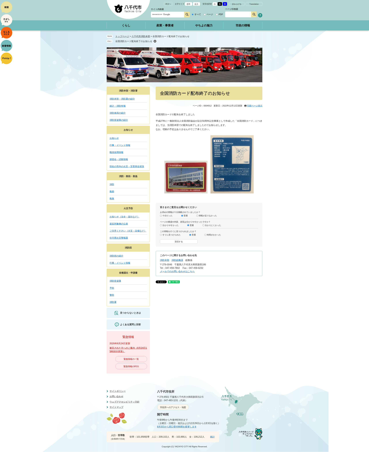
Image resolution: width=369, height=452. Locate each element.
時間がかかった (214, 235)
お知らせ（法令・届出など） (125, 216)
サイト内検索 (157, 9)
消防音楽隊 (115, 281)
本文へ (168, 4)
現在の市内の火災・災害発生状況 (127, 166)
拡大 (196, 4)
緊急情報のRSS (131, 366)
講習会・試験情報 (119, 159)
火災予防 (128, 208)
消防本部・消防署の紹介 (122, 99)
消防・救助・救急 (128, 176)
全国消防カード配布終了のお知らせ (133, 41)
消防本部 (164, 260)
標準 (188, 4)
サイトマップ (116, 407)
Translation (254, 4)
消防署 (113, 302)
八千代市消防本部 (141, 36)
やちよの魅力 (204, 25)
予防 (112, 288)
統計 (212, 437)
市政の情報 (243, 25)
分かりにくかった (213, 225)
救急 (112, 198)
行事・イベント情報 (120, 145)
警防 (112, 295)
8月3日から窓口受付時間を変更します (177, 426)
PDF (221, 14)
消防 (112, 184)
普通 (186, 215)
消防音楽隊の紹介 (119, 120)
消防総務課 (177, 260)
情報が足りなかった (208, 215)
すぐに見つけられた (171, 235)
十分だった (167, 215)
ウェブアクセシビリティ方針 (125, 402)
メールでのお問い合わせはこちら (177, 271)
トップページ (122, 36)
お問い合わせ (116, 396)
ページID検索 (231, 9)
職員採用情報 (116, 152)
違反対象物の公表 (119, 224)
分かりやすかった (170, 225)
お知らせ (128, 130)
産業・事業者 (165, 25)
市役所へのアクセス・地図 (173, 407)
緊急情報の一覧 (131, 359)
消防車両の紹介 (118, 113)
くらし (126, 25)
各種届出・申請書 (128, 273)
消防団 (128, 247)
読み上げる (236, 4)
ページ (210, 14)
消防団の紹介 (116, 256)
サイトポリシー (118, 391)
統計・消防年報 (118, 106)
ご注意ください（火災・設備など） (128, 231)
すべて (197, 14)
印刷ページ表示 (254, 105)
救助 (112, 191)
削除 (155, 41)
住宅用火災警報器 (119, 238)
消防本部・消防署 (128, 90)
